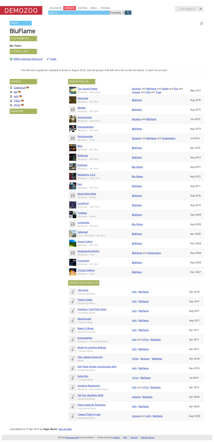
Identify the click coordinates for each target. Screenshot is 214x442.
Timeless (82, 212)
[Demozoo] (21, 10)
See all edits (65, 429)
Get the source (147, 437)
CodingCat (19, 87)
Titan (158, 92)
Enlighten (82, 165)
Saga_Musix (50, 429)
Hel (15, 92)
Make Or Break (85, 328)
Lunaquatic (83, 222)
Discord (134, 437)
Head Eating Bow (86, 193)
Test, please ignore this (90, 357)
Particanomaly (85, 136)
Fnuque (136, 92)
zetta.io (116, 437)
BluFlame (151, 88)
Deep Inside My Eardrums (91, 404)
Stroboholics (168, 138)
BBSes (94, 8)
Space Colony (85, 241)
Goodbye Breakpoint (88, 385)
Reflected (82, 155)
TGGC (17, 100)
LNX (148, 92)
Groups (69, 8)
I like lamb (82, 290)
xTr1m (17, 105)
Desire (165, 88)
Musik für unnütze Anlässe (91, 347)
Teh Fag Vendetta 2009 (90, 395)
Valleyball (82, 231)
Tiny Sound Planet (87, 88)
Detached (82, 98)
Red (79, 184)
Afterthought (84, 318)
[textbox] (79, 13)
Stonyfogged (84, 117)
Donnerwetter (84, 337)
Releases (56, 8)
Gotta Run (82, 376)
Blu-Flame (137, 166)
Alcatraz (136, 88)
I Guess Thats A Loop (89, 414)
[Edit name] (201, 23)
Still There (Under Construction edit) (97, 366)
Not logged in (187, 8)
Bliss (79, 145)
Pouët (53, 58)
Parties (82, 8)
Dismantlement (85, 126)
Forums (105, 8)
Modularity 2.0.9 (86, 174)
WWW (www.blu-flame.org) (28, 58)
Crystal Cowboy (86, 270)
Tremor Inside (84, 299)
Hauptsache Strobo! (88, 251)
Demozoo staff (72, 437)
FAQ (125, 437)
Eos (176, 88)
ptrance (136, 396)
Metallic (81, 107)
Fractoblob (83, 260)
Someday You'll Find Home (91, 309)
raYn (16, 96)
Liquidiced (83, 203)
